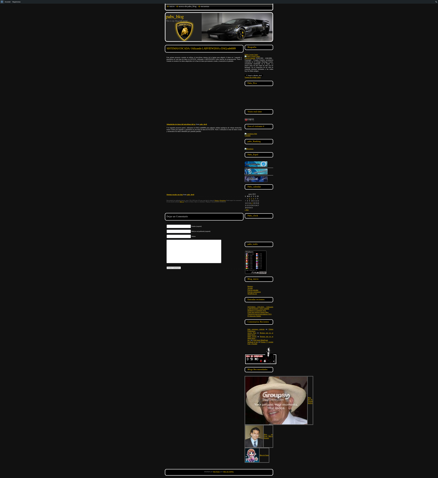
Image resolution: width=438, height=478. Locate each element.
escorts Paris (252, 333)
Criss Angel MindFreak (260, 340)
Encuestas (205, 6)
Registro (250, 286)
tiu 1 (249, 340)
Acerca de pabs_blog (187, 6)
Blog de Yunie (264, 455)
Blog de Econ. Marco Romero (268, 436)
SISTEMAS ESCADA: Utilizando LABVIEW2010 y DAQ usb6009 (201, 48)
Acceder (250, 288)
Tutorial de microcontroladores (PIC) (260, 314)
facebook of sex (253, 342)
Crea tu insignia (250, 58)
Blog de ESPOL (228, 472)
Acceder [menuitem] (8, 2)
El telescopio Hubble (254, 316)
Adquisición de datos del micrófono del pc (181, 124)
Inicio (171, 6)
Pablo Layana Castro (251, 54)
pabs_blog (175, 16)
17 (252, 203)
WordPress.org (252, 294)
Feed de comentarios (254, 292)
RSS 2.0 (182, 201)
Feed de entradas (253, 290)
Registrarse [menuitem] (16, 2)
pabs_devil (203, 124)
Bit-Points (216, 472)
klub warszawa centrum (256, 329)
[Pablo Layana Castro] (252, 56)
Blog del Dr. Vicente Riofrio (310, 400)
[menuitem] (2, 2)
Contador (248, 135)
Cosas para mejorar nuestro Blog (258, 312)
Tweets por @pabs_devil (253, 77)
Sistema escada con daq (175, 194)
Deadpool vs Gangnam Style (257, 310)
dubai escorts (252, 336)
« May (247, 210)
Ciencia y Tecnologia (220, 200)
